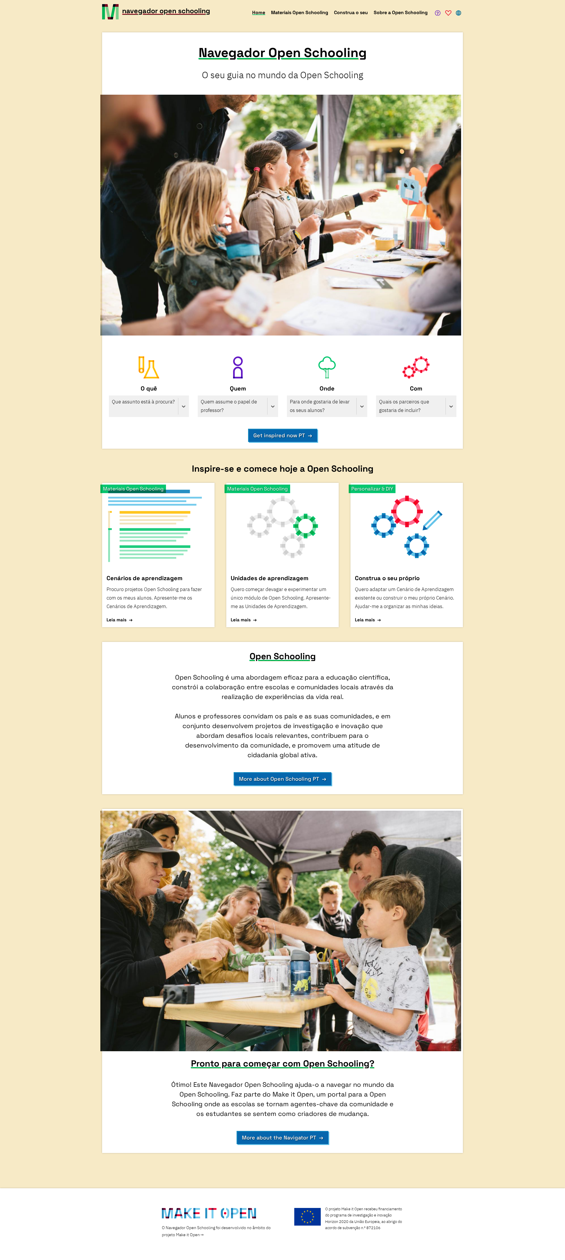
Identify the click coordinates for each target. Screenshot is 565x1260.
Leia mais (117, 620)
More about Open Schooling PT (279, 778)
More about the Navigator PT (279, 1137)
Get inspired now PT (279, 435)
